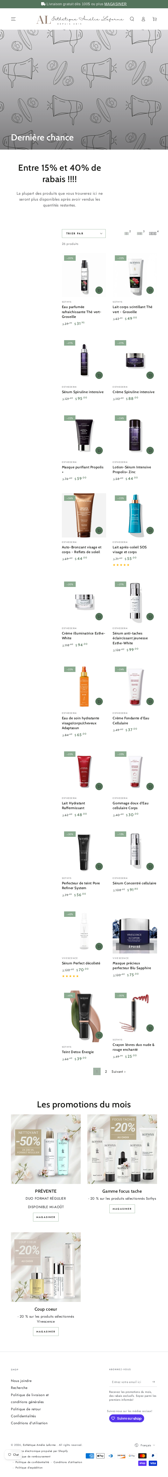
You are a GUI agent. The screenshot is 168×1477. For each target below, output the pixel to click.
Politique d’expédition (29, 1468)
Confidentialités (23, 1416)
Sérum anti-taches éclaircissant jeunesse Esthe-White (130, 638)
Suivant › (119, 1071)
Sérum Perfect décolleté (81, 963)
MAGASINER (115, 4)
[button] (132, 19)
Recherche (19, 1387)
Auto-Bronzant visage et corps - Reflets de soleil (82, 549)
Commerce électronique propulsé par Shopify (39, 1451)
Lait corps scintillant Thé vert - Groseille (132, 309)
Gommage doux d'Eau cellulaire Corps (131, 805)
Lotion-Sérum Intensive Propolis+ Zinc (132, 469)
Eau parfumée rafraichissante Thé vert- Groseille (82, 312)
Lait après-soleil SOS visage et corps (130, 549)
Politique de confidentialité (32, 1462)
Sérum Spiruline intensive (83, 392)
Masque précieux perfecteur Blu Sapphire (132, 965)
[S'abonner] (154, 1382)
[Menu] (13, 19)
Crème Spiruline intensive (133, 392)
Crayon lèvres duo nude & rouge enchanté (133, 1047)
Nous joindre (21, 1380)
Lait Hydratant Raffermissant (73, 805)
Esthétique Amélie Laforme (40, 1445)
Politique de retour (26, 1409)
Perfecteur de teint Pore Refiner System (81, 885)
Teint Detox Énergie (78, 1052)
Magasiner (45, 1217)
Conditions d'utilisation (29, 1423)
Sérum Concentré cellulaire (134, 883)
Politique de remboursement (33, 1456)
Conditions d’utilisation (68, 1462)
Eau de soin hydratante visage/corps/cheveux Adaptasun (80, 723)
